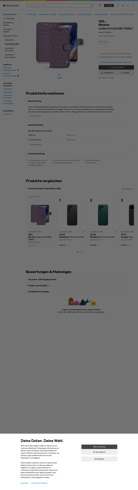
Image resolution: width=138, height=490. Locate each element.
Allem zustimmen (99, 447)
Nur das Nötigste (99, 452)
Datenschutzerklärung (39, 483)
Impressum (24, 483)
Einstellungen (99, 459)
